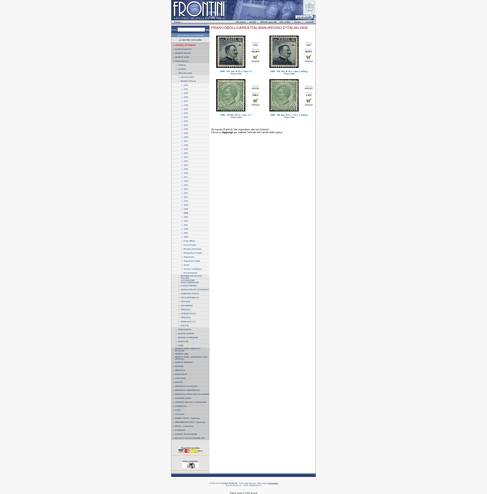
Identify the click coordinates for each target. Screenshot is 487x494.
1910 (186, 201)
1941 (186, 89)
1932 (186, 121)
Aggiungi (255, 61)
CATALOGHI (180, 378)
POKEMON (180, 430)
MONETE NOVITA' (183, 53)
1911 (186, 197)
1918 (186, 173)
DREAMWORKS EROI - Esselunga (190, 422)
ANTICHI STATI (187, 77)
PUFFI (178, 410)
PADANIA (179, 366)
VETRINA (182, 69)
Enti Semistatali (190, 273)
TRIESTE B (186, 318)
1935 (186, 109)
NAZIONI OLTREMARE (188, 337)
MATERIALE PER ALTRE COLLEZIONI (192, 394)
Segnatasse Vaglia (192, 261)
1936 (186, 105)
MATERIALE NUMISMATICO (187, 390)
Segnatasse (189, 257)
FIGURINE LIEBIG (183, 398)
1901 (186, 225)
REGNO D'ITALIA (188, 81)
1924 (186, 153)
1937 (186, 101)
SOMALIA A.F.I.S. (188, 322)
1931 (186, 125)
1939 (186, 93)
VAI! (207, 30)
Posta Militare (189, 241)
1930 (186, 129)
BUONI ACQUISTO (183, 49)
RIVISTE (179, 382)
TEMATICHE (183, 341)
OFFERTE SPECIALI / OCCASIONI (190, 402)
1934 (186, 113)
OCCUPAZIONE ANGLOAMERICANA (190, 281)
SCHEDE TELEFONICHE (186, 434)
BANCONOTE (181, 374)
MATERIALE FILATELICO (186, 386)
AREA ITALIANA (185, 73)
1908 (186, 209)
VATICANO (185, 302)
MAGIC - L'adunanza (184, 426)
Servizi (186, 265)
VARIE (181, 345)
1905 (186, 217)
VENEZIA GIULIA (188, 314)
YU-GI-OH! (179, 414)
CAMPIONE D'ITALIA (190, 294)
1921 (186, 165)
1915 (186, 185)
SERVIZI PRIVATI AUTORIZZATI (195, 290)
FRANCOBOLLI (182, 61)
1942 (186, 85)
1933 (186, 117)
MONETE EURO (182, 57)
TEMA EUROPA (185, 330)
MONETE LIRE (181, 354)
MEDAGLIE (180, 370)
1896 (186, 229)
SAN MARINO (187, 306)
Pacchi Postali (190, 245)
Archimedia (273, 483)
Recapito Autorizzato (193, 249)
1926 (186, 145)
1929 (186, 133)
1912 (186, 193)
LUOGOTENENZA (189, 286)
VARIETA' (182, 65)
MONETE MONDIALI (184, 362)
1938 (186, 97)
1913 (186, 189)
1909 (186, 205)
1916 (186, 181)
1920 (186, 169)
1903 (186, 221)
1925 (186, 149)
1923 (186, 157)
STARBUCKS (181, 406)
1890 (186, 237)
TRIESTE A (186, 310)
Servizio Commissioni (193, 269)
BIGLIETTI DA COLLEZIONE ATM (190, 438)
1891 (186, 233)
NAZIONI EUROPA (186, 334)
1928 (186, 137)
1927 (186, 141)
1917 (186, 177)
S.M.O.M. (185, 326)
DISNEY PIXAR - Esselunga (187, 418)
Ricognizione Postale (193, 253)
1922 (186, 161)
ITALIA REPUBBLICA (190, 298)
